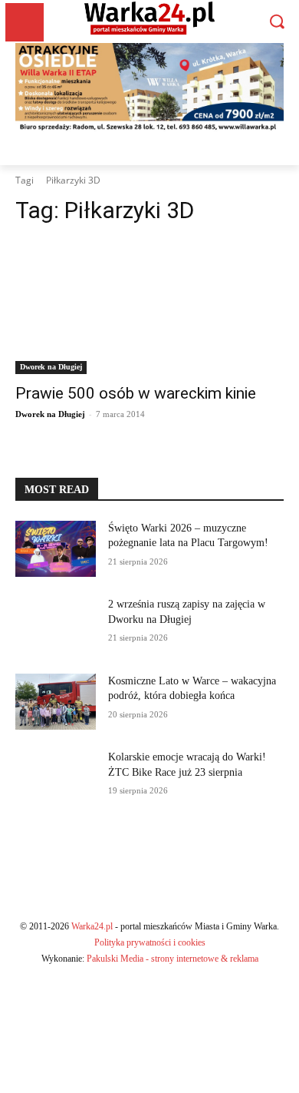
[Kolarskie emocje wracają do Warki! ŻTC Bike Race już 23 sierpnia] (55, 778)
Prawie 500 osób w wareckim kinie (135, 393)
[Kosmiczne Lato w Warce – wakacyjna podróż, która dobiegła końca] (55, 702)
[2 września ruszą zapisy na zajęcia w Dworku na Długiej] (55, 625)
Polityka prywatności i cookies (149, 942)
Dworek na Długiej (51, 367)
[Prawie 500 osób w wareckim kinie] (149, 307)
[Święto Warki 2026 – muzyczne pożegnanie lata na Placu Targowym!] (55, 549)
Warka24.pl (92, 926)
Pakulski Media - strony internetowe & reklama (172, 958)
